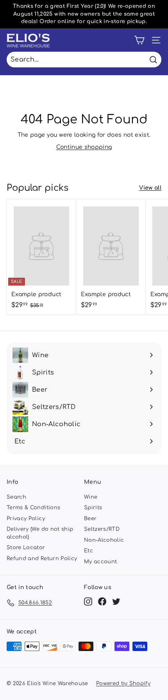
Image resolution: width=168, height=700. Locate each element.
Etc (88, 550)
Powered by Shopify (123, 683)
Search (16, 497)
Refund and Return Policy (42, 558)
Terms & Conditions (33, 507)
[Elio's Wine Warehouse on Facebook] (102, 601)
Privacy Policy (26, 518)
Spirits (93, 507)
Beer (90, 518)
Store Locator (26, 547)
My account (100, 561)
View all (150, 188)
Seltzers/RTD (102, 529)
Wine (90, 497)
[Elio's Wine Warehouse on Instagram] (88, 601)
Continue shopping (84, 147)
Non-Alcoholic (104, 540)
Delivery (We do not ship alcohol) (40, 533)
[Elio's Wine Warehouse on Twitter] (116, 601)
